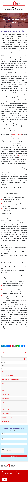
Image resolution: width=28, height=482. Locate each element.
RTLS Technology (6, 413)
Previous (3, 352)
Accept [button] (4, 479)
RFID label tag (5, 394)
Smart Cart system (17, 134)
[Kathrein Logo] (6, 468)
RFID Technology (6, 409)
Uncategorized (5, 421)
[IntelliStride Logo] (14, 3)
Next (26, 352)
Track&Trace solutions (7, 417)
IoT (3, 383)
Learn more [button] (5, 475)
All (2, 372)
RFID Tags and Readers (8, 406)
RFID (19, 155)
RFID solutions (5, 398)
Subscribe (14, 456)
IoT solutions (5, 387)
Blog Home (14, 11)
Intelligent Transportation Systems (10, 379)
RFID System (5, 402)
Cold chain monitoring (7, 375)
